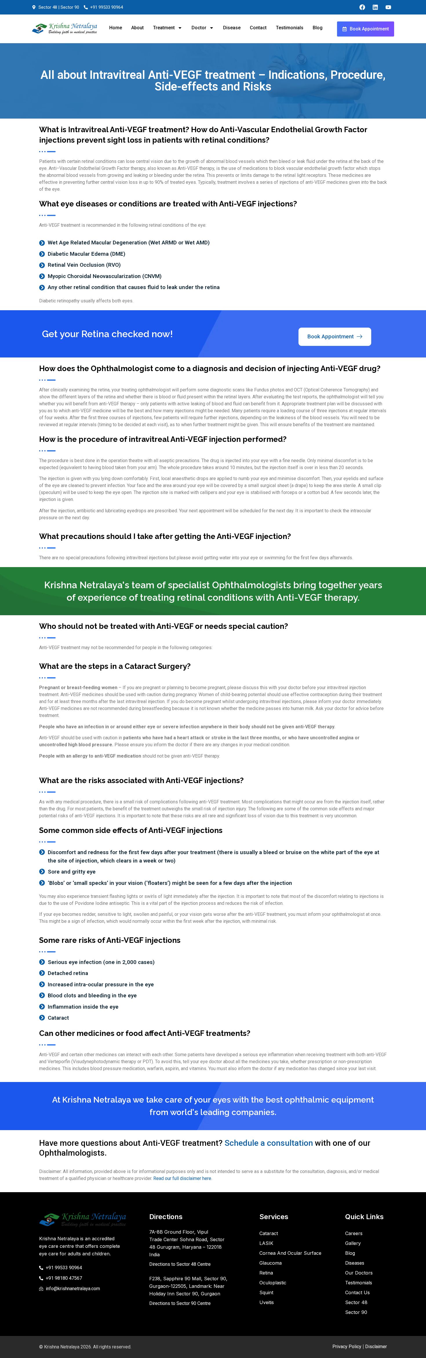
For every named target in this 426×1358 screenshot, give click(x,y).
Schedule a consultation (269, 1143)
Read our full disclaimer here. (182, 1178)
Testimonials (289, 27)
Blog (318, 27)
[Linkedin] (375, 7)
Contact (258, 27)
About (137, 27)
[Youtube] (388, 7)
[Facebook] (362, 7)
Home (115, 27)
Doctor (199, 27)
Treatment (164, 27)
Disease (232, 27)
